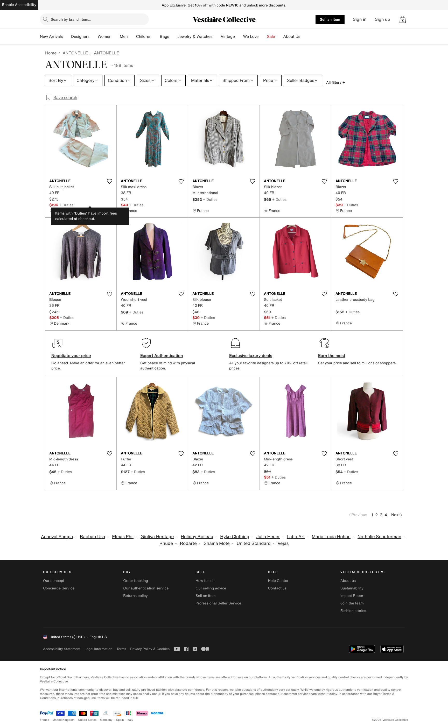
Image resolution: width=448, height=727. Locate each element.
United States (87, 720)
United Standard (254, 543)
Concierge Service (58, 588)
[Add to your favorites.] (109, 181)
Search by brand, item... (71, 19)
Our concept (53, 580)
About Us (291, 36)
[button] (402, 19)
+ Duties (66, 205)
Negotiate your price (71, 355)
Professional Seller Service (218, 603)
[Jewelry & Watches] (216, 36)
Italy (130, 720)
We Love (251, 36)
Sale (271, 36)
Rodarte (188, 543)
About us (348, 580)
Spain (120, 720)
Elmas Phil (123, 536)
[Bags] (173, 36)
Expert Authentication (161, 355)
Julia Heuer (268, 536)
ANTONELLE (75, 53)
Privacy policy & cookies (150, 648)
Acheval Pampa (57, 536)
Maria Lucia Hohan (331, 536)
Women (104, 36)
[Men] (132, 36)
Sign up (382, 19)
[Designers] (94, 36)
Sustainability (351, 588)
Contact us (277, 588)
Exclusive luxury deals (250, 355)
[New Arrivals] (67, 36)
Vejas (283, 543)
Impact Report (352, 595)
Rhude (166, 543)
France (44, 720)
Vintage (228, 36)
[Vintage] (239, 36)
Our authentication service (146, 588)
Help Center (278, 580)
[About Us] (304, 36)
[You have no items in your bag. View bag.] (402, 19)
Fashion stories (353, 611)
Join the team (352, 603)
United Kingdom (64, 720)
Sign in (360, 19)
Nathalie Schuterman (379, 536)
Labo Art (296, 536)
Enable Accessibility (19, 5)
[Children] (155, 36)
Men (124, 36)
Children (144, 36)
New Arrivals (51, 36)
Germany (106, 720)
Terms (121, 648)
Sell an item (330, 19)
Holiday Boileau (197, 536)
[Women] (116, 36)
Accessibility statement (61, 648)
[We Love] (263, 36)
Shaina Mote (217, 543)
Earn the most (331, 355)
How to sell (204, 580)
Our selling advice (210, 588)
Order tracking (135, 580)
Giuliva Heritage (157, 536)
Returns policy (135, 595)
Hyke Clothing (234, 536)
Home (51, 53)
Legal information (98, 648)
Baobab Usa (92, 536)
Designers (80, 36)
